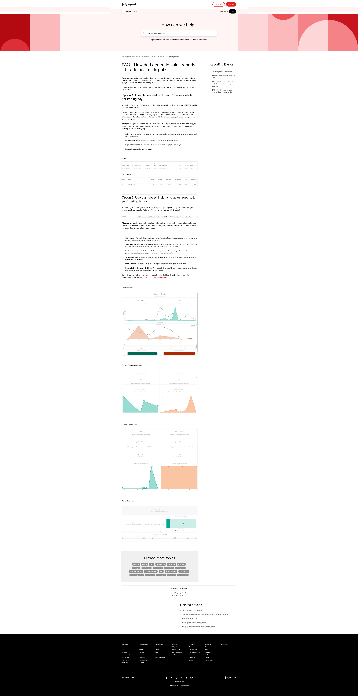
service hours (161, 564)
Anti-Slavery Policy (174, 685)
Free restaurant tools (194, 652)
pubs (151, 564)
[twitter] (171, 677)
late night (136, 568)
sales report (171, 575)
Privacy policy (185, 685)
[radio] (174, 592)
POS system (125, 657)
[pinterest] (181, 677)
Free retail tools (193, 649)
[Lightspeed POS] (230, 677)
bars (161, 571)
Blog (190, 647)
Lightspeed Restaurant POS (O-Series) (136, 57)
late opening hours (150, 571)
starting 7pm (149, 575)
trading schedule (171, 571)
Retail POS (125, 644)
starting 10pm (180, 568)
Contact (207, 655)
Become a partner (177, 652)
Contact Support (223, 11)
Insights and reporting (158, 57)
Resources (192, 644)
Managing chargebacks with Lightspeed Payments (198, 627)
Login (232, 11)
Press (206, 649)
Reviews (207, 652)
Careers (207, 657)
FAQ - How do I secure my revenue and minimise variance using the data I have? (223, 84)
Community (192, 657)
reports (144, 564)
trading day (171, 564)
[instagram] (176, 677)
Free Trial (231, 4)
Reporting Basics (173, 57)
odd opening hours (136, 571)
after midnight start (136, 575)
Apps (157, 652)
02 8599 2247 (128, 677)
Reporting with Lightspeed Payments (194, 623)
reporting (136, 564)
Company (208, 644)
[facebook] (166, 677)
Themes (158, 655)
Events (191, 660)
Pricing (123, 649)
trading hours (184, 571)
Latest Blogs (224, 644)
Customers (142, 657)
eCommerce (159, 644)
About (206, 647)
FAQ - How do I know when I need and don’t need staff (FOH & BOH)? (205, 614)
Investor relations (210, 660)
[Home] (131, 4)
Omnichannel (125, 660)
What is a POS (126, 655)
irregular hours (183, 575)
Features (124, 647)
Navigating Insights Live (189, 618)
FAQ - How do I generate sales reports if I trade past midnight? (222, 91)
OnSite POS (125, 662)
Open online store (160, 657)
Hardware (124, 652)
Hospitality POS (143, 644)
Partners (174, 644)
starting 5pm (146, 568)
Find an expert (176, 649)
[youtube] (191, 677)
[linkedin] (186, 677)
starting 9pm (161, 575)
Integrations (142, 655)
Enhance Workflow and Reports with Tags (224, 77)
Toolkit (174, 655)
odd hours (181, 564)
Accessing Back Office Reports (222, 72)
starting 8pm (169, 568)
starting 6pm (157, 568)
